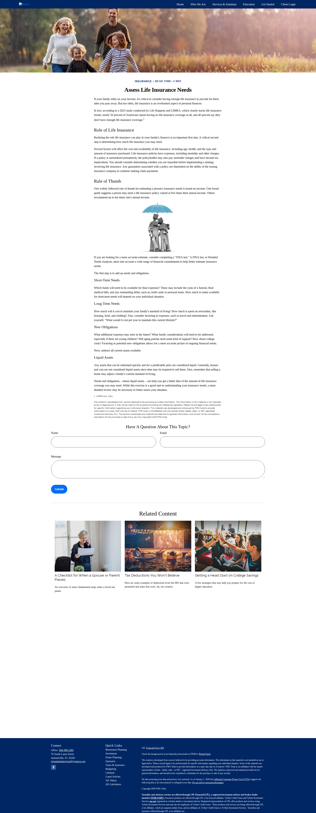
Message (56, 456)
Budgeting (111, 769)
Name (54, 432)
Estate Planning (114, 757)
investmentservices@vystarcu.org (68, 761)
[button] (180, 4)
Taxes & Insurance (115, 765)
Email (163, 432)
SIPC (160, 798)
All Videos (111, 780)
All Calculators (113, 784)
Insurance (110, 761)
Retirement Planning (116, 749)
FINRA (154, 798)
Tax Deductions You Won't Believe (152, 575)
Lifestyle (110, 772)
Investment (111, 753)
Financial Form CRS (155, 748)
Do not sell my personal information (207, 782)
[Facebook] (53, 767)
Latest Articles (113, 776)
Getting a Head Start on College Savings (227, 575)
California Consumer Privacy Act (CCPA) (231, 779)
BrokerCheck (204, 754)
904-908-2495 (66, 750)
